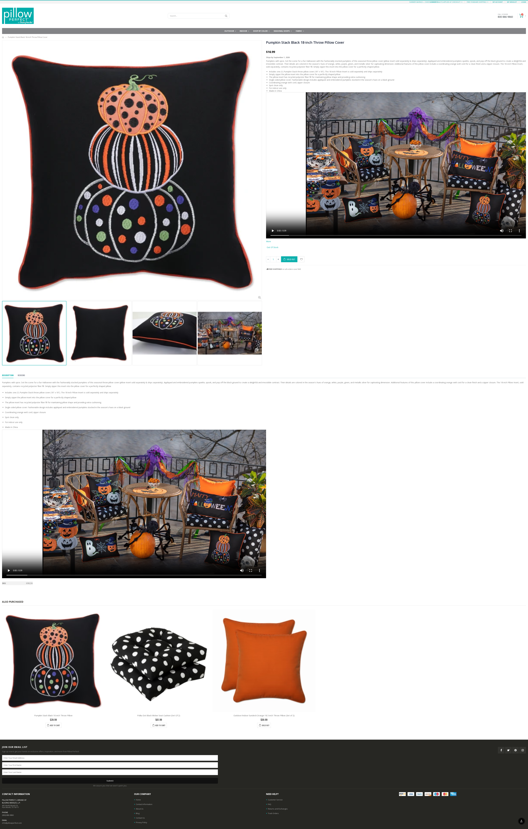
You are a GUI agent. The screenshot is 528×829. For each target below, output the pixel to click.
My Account (498, 2)
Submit (110, 780)
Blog (137, 813)
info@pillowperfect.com (12, 823)
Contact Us (140, 818)
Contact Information (144, 804)
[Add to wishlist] (301, 259)
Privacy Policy (141, 822)
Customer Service (275, 799)
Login (523, 2)
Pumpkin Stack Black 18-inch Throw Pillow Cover (305, 42)
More (268, 241)
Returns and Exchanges (278, 809)
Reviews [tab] (21, 375)
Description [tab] (7, 375)
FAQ (269, 804)
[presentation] (5, 325)
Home (3, 37)
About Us (139, 809)
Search (226, 15)
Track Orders (273, 813)
